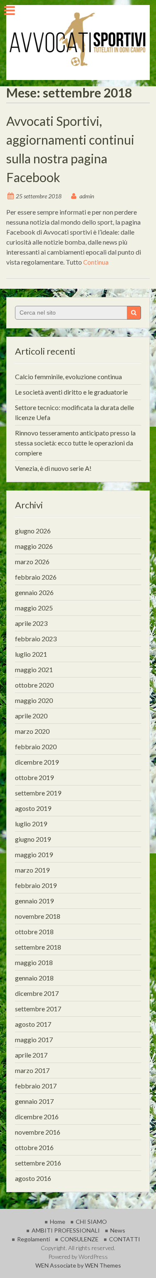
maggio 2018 (34, 962)
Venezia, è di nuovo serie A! (53, 468)
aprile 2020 (31, 716)
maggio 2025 (34, 608)
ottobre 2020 (34, 685)
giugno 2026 (33, 531)
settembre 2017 (38, 1009)
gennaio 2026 (34, 592)
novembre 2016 (37, 1132)
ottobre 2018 (34, 931)
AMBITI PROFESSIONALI (66, 1230)
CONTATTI (124, 1239)
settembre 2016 (38, 1163)
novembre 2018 (37, 916)
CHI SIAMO (91, 1221)
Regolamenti (33, 1239)
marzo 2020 (32, 731)
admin (86, 196)
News (117, 1230)
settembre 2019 (38, 793)
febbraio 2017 (36, 1086)
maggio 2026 (34, 546)
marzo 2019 (32, 870)
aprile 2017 (31, 1055)
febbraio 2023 (36, 639)
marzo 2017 (32, 1070)
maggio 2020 (34, 700)
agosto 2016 (33, 1178)
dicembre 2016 (37, 1116)
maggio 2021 (34, 669)
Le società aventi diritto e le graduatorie (71, 392)
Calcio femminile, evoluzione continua (68, 376)
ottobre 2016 (34, 1147)
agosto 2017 (33, 1024)
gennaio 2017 (34, 1101)
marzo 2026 (32, 561)
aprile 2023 (31, 623)
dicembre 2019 (37, 762)
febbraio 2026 (36, 577)
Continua (96, 262)
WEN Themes (103, 1265)
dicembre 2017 (37, 993)
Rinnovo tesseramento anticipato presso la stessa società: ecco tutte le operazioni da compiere (75, 443)
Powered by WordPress (78, 1256)
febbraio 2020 (36, 746)
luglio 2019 (31, 824)
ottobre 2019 (34, 777)
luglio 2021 (31, 654)
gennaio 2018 (34, 978)
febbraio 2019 (36, 885)
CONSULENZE (79, 1239)
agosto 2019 (33, 808)
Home (57, 1221)
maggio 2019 (34, 854)
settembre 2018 (38, 947)
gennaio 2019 (34, 901)
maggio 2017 (34, 1039)
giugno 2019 (33, 839)
